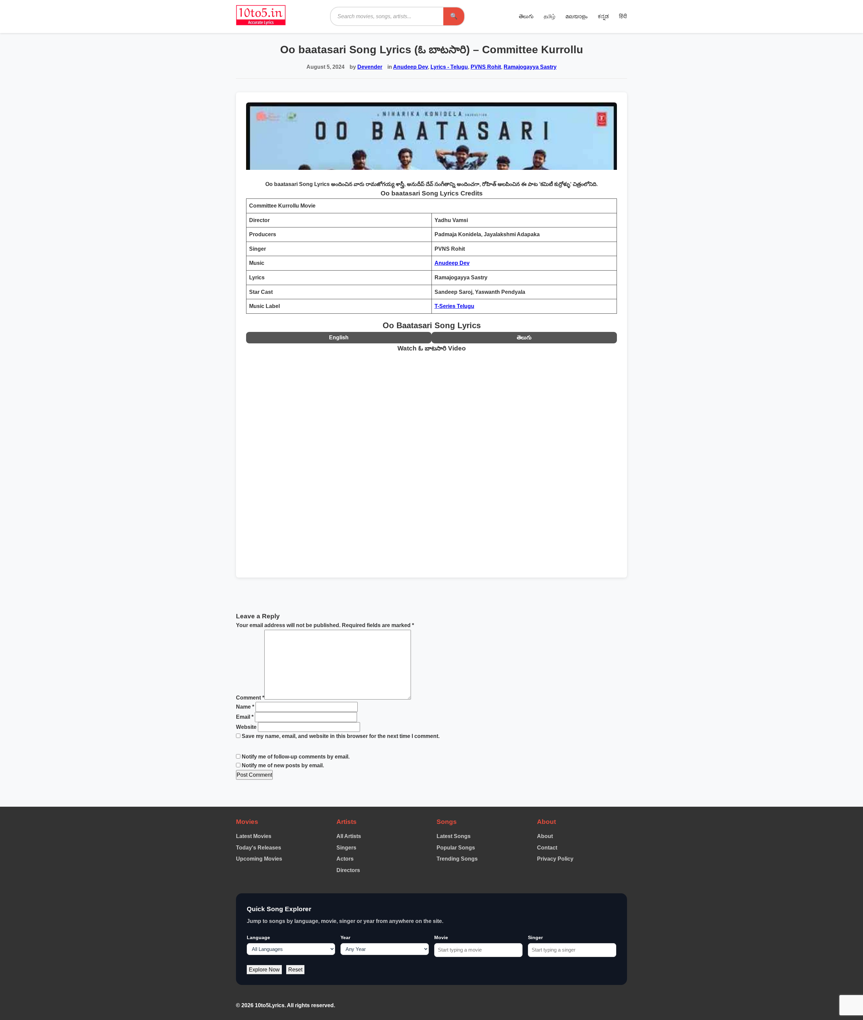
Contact (547, 848)
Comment (250, 698)
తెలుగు (526, 16)
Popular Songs (456, 848)
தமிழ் (549, 16)
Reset (295, 969)
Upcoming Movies (259, 859)
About (545, 836)
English (339, 337)
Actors (345, 859)
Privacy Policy (555, 859)
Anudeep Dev (410, 67)
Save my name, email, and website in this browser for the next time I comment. (341, 736)
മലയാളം (576, 16)
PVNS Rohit (486, 67)
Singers (346, 848)
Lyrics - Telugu (449, 67)
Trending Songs (457, 859)
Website (246, 727)
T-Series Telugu (454, 306)
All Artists (348, 836)
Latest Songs (454, 836)
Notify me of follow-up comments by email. (296, 757)
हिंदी (623, 16)
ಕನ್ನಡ (603, 16)
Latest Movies (253, 836)
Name (245, 707)
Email (245, 717)
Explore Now (264, 969)
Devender (369, 67)
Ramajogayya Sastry (530, 67)
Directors (348, 870)
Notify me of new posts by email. (283, 765)
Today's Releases (258, 848)
